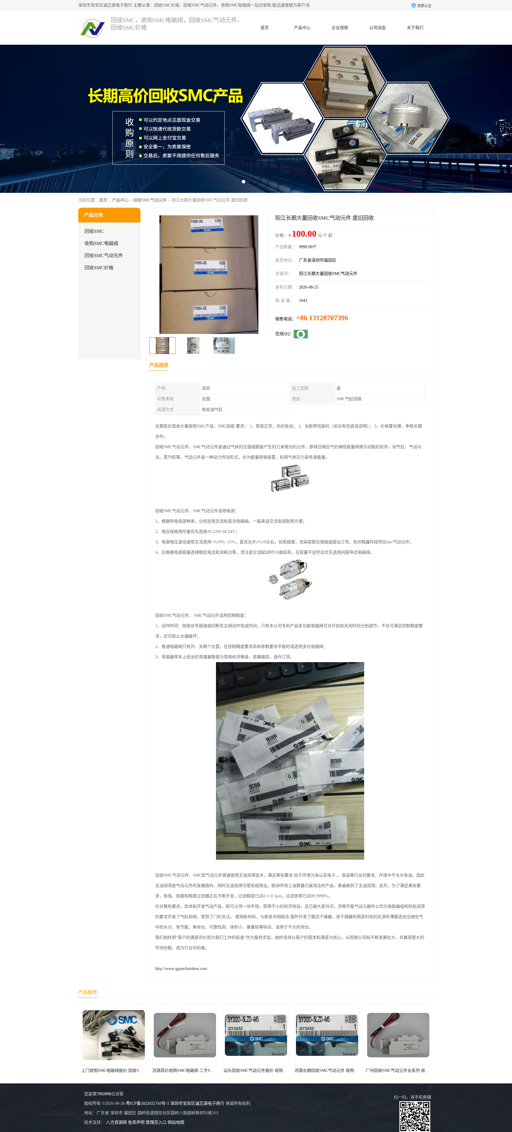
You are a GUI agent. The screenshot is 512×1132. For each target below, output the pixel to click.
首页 (264, 27)
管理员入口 (156, 1122)
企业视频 (340, 27)
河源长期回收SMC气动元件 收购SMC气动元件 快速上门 (274, 1070)
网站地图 (176, 1122)
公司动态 (377, 27)
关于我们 (415, 27)
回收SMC (94, 231)
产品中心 (302, 27)
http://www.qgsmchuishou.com (181, 968)
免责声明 (136, 1122)
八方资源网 (116, 1122)
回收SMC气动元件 (150, 200)
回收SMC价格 (98, 267)
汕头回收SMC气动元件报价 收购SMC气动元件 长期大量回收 (207, 1070)
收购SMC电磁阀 (101, 243)
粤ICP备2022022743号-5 (147, 1103)
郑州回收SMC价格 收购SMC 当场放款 (400, 1070)
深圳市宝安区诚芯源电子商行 (197, 1103)
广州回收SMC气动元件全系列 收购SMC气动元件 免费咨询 (348, 1070)
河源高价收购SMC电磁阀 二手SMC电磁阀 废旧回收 (128, 1070)
